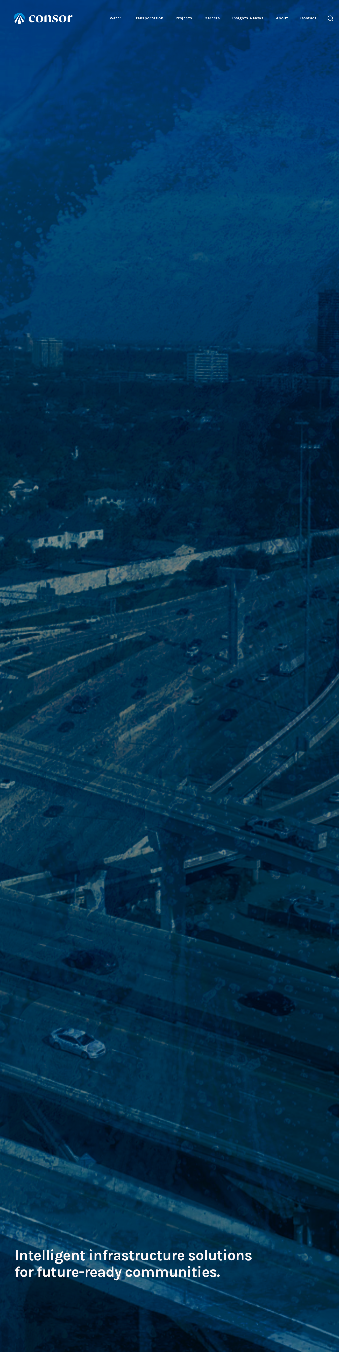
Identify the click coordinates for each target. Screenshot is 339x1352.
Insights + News (248, 18)
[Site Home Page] (43, 18)
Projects (184, 18)
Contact (308, 18)
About (282, 18)
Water (115, 18)
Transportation (149, 18)
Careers (212, 18)
